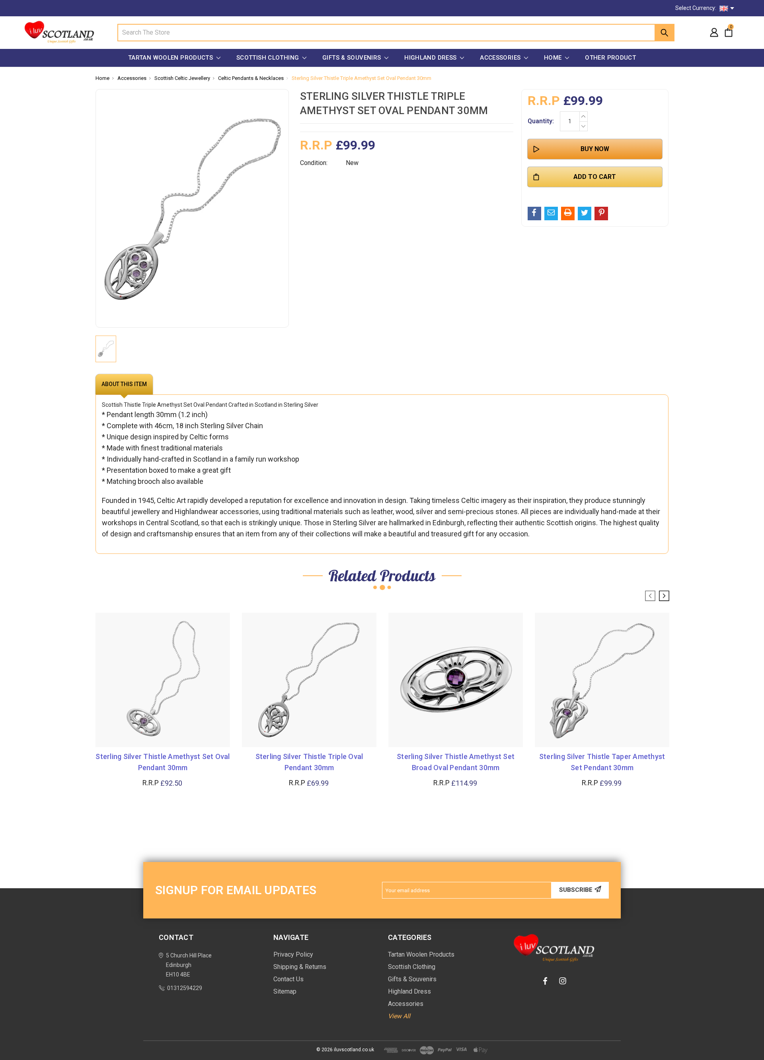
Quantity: (541, 121)
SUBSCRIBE (575, 889)
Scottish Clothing (268, 57)
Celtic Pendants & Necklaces (251, 78)
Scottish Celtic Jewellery (182, 78)
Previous (650, 596)
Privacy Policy (293, 954)
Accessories (501, 57)
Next (664, 596)
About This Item (124, 384)
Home (553, 57)
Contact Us (288, 979)
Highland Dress (431, 57)
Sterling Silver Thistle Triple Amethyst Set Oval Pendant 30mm (361, 78)
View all (399, 1016)
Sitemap (284, 991)
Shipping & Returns (299, 967)
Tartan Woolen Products (171, 57)
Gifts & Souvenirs (352, 57)
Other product (610, 57)
